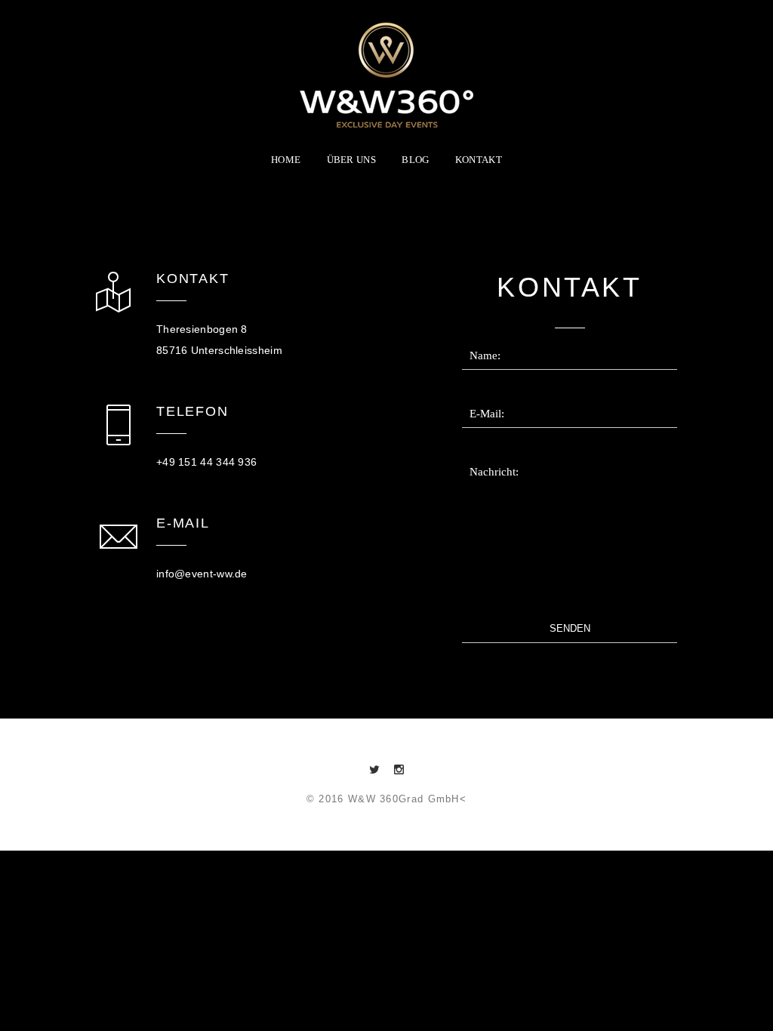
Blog (415, 159)
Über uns (351, 159)
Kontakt (478, 159)
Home (285, 159)
